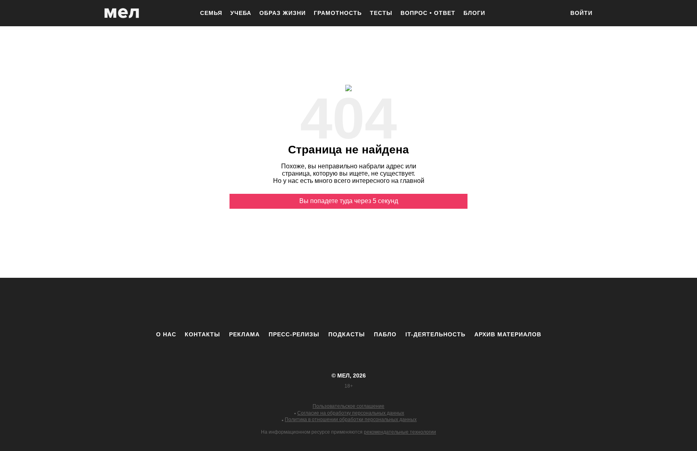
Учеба (240, 13)
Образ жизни (282, 13)
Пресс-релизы (294, 334)
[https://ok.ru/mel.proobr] (393, 304)
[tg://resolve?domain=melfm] (282, 304)
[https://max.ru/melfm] (415, 304)
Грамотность (338, 13)
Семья (211, 13)
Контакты (202, 334)
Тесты (381, 13)
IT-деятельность (435, 334)
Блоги (474, 13)
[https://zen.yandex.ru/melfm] (304, 304)
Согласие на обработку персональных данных (350, 413)
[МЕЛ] (121, 13)
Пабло (385, 334)
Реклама (244, 334)
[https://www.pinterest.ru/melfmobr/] (371, 304)
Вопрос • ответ (428, 13)
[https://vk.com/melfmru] (326, 304)
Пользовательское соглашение (348, 406)
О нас (166, 334)
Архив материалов (507, 334)
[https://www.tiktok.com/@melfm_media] (348, 304)
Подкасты (346, 334)
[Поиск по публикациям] (554, 14)
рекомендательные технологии (400, 432)
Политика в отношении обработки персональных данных (351, 419)
